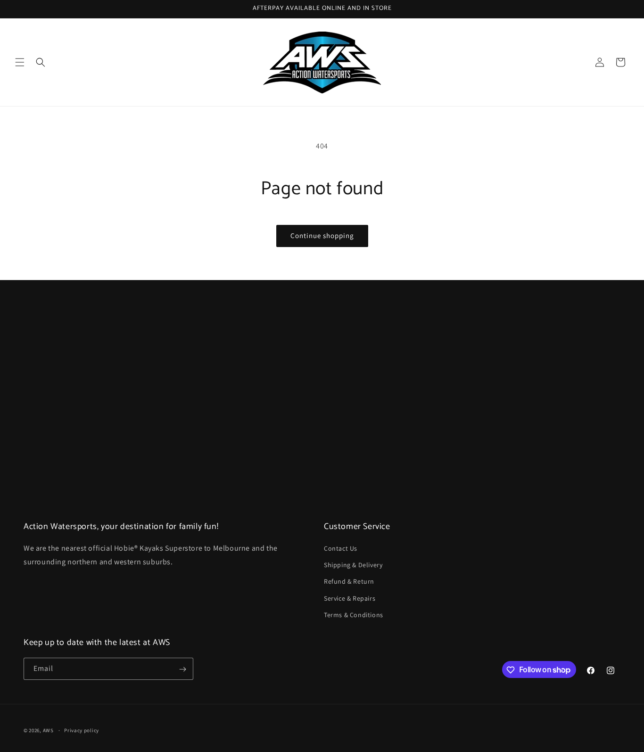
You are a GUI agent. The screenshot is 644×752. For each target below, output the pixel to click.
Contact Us (340, 548)
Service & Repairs (349, 598)
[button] (19, 62)
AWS (48, 730)
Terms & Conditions (353, 615)
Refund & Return (349, 582)
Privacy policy (81, 730)
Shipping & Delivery (353, 565)
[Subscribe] (182, 669)
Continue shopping (322, 235)
